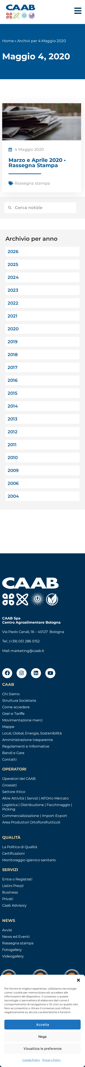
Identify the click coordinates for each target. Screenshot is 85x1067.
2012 (12, 431)
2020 (13, 328)
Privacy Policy (51, 1060)
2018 (13, 354)
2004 (13, 496)
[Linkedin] (36, 673)
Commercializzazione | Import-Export (34, 816)
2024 (13, 277)
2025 (13, 264)
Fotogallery (12, 950)
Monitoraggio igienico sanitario (29, 860)
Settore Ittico (13, 792)
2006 (13, 483)
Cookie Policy (31, 1060)
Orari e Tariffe (13, 714)
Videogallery (13, 956)
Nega (42, 1036)
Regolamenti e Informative (25, 746)
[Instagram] (22, 673)
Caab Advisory (14, 905)
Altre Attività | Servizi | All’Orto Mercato (35, 798)
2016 (13, 380)
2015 (12, 393)
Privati (7, 899)
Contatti (9, 759)
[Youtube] (50, 673)
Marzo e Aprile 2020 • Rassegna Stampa (37, 162)
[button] (78, 980)
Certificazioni (13, 853)
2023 (13, 290)
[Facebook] (7, 673)
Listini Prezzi (13, 886)
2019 (13, 341)
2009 (13, 470)
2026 (13, 251)
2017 (12, 367)
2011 (12, 444)
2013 (12, 419)
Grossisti (9, 785)
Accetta (42, 1024)
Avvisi (7, 930)
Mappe (8, 727)
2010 (13, 457)
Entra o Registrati (17, 879)
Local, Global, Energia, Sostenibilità (32, 733)
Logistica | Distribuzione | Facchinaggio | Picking (37, 807)
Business (10, 892)
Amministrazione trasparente (27, 740)
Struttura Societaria (19, 700)
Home (8, 41)
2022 (13, 303)
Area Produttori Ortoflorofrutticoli (31, 822)
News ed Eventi (16, 937)
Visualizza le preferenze (43, 1048)
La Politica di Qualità (19, 847)
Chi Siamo (11, 694)
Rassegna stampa (32, 183)
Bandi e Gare (13, 753)
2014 (13, 406)
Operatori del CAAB (19, 779)
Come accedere (16, 707)
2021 (12, 316)
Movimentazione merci (22, 720)
